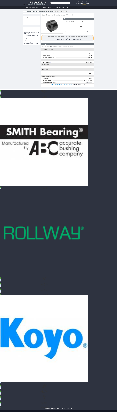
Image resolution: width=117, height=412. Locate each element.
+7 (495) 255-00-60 (82, 1)
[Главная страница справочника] (24, 11)
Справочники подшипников (32, 11)
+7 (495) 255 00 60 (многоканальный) (67, 38)
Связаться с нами (49, 408)
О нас (62, 408)
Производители (68, 408)
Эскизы (26, 23)
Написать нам (82, 4)
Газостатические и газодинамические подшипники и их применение (31, 32)
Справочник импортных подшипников (46, 11)
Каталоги (27, 19)
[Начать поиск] (69, 3)
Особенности (28, 21)
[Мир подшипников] (34, 3)
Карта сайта (57, 408)
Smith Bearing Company (84, 23)
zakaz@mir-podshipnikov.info (74, 39)
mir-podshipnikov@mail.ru (82, 3)
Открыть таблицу (88, 82)
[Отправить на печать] (92, 44)
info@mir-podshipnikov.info (79, 84)
